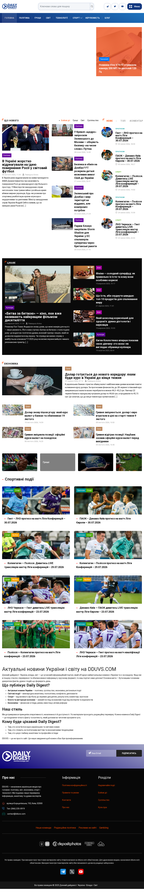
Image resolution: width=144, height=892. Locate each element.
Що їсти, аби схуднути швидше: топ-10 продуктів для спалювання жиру (116, 299)
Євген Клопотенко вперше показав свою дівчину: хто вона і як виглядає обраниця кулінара (117, 344)
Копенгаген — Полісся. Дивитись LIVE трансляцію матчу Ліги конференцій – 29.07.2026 (129, 181)
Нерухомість (92, 18)
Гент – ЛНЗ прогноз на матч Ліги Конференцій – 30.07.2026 (128, 136)
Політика (24, 18)
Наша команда (43, 827)
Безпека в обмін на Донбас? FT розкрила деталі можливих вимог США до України (85, 171)
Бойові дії (65, 120)
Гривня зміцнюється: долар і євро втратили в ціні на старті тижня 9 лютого (116, 416)
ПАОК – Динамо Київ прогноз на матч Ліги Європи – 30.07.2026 (128, 158)
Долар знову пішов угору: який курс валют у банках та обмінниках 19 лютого (46, 416)
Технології (62, 18)
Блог (107, 18)
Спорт (76, 18)
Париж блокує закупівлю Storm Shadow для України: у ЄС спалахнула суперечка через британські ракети (85, 236)
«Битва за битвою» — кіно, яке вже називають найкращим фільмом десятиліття (33, 316)
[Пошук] (92, 6)
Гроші (37, 18)
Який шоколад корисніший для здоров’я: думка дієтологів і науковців (114, 321)
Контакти (66, 800)
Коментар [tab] (136, 121)
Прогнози (120, 129)
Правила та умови (70, 793)
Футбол (15, 535)
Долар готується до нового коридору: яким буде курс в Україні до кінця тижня (100, 376)
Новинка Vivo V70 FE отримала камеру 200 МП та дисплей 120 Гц (117, 68)
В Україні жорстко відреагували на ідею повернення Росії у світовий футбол (24, 166)
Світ (48, 18)
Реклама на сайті (87, 827)
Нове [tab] (109, 121)
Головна (9, 18)
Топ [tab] (123, 121)
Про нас (65, 807)
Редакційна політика (65, 827)
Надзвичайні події (106, 785)
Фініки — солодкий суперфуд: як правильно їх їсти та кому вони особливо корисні (115, 277)
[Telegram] (107, 6)
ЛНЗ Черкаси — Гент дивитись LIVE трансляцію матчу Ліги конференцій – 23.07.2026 (127, 229)
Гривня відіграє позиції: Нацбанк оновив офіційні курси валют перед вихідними (117, 438)
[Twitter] (115, 6)
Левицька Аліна (31, 175)
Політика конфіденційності (74, 785)
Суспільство (93, 120)
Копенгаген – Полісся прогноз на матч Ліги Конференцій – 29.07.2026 (128, 205)
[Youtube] (122, 6)
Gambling (103, 827)
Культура (9, 308)
